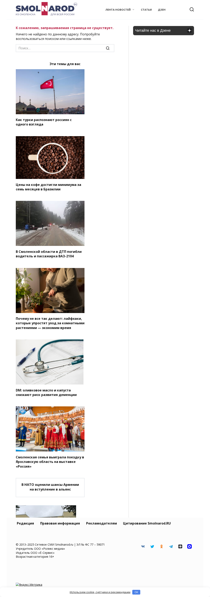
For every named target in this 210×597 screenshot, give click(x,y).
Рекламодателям (101, 523)
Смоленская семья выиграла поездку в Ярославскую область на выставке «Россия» (50, 461)
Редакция (25, 523)
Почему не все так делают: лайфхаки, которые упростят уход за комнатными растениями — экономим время (50, 323)
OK (136, 592)
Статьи (146, 9)
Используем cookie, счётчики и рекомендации (100, 592)
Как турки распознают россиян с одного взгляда (44, 122)
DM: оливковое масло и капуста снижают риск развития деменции (46, 392)
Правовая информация (60, 523)
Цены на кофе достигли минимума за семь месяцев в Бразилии (48, 186)
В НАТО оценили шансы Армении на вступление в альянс (50, 486)
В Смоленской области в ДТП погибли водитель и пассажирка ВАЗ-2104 (49, 253)
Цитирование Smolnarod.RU (147, 523)
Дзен (161, 9)
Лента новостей (118, 9)
